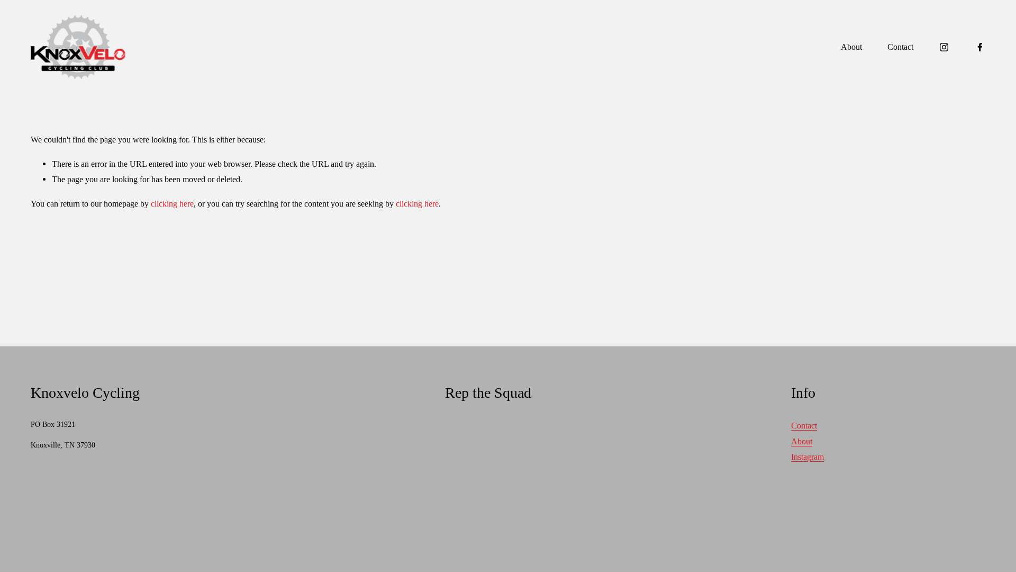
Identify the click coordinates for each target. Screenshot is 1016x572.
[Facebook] (980, 47)
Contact (900, 47)
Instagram (807, 457)
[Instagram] (944, 47)
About (851, 47)
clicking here (172, 204)
